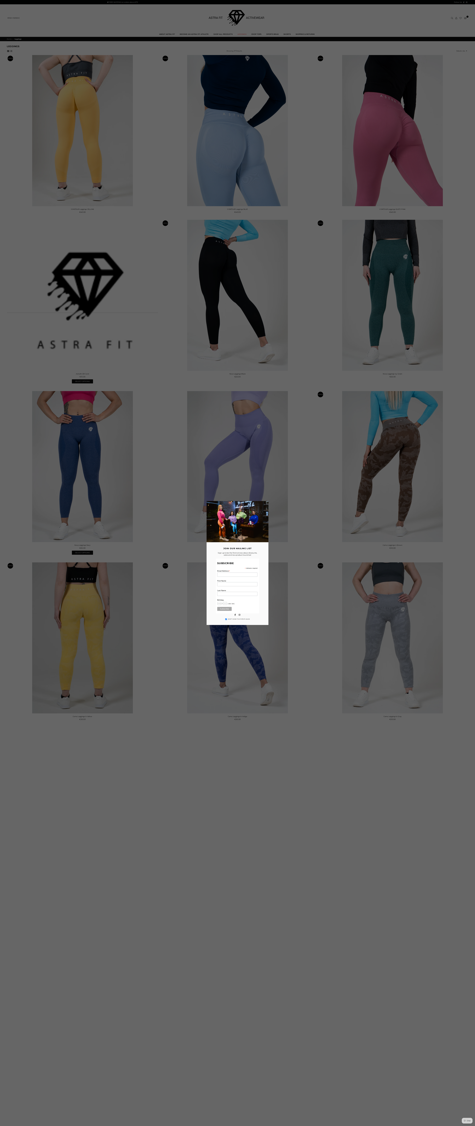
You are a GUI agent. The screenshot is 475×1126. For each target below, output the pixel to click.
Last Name (221, 590)
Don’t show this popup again (239, 619)
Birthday (220, 600)
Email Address (223, 571)
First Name (221, 581)
